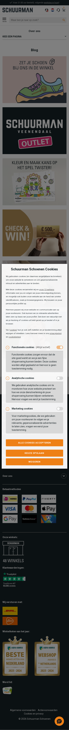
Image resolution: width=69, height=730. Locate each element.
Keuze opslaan (34, 453)
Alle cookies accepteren (34, 442)
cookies (13, 330)
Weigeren (34, 461)
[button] (59, 721)
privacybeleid (55, 333)
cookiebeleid (15, 337)
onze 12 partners (46, 290)
